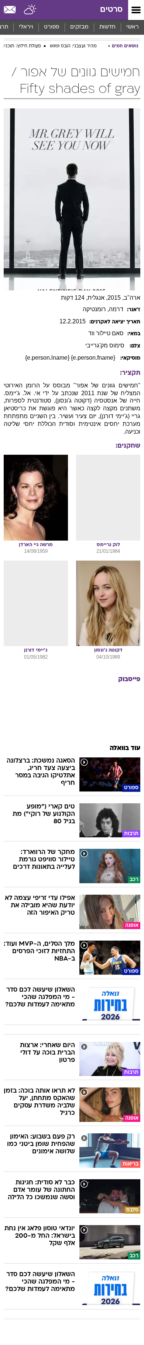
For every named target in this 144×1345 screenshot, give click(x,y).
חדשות (107, 27)
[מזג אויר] (30, 10)
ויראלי (26, 27)
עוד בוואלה (125, 748)
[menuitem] (107, 27)
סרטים (111, 10)
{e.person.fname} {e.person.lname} (71, 357)
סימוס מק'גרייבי (105, 345)
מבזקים (79, 27)
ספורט (51, 27)
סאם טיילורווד (106, 333)
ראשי (132, 27)
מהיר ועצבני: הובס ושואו (73, 46)
